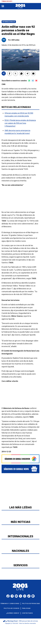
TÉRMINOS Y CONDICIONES (9, 603)
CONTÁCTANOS (27, 613)
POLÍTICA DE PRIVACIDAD (31, 603)
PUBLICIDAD (26, 608)
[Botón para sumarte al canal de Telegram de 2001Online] (32, 80)
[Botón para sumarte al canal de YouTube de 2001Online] (36, 80)
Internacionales (8, 21)
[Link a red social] (8, 596)
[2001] (20, 6)
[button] (10, 73)
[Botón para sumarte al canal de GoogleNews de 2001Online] (20, 469)
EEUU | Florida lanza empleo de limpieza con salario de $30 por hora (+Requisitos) (20, 123)
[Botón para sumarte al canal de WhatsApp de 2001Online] (29, 80)
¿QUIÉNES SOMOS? (12, 613)
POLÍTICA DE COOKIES (11, 608)
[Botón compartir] (4, 73)
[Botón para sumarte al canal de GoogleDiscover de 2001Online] (20, 458)
